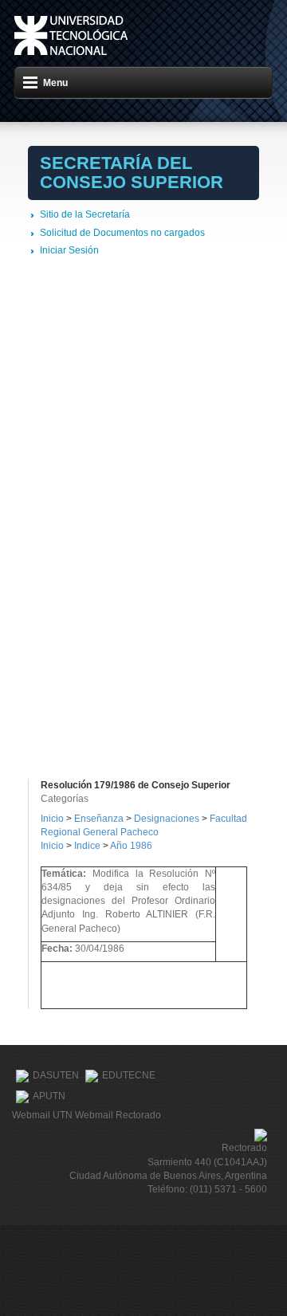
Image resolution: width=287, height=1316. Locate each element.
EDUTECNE (128, 1076)
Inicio (52, 818)
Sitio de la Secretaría (85, 214)
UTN (71, 35)
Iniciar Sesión (69, 250)
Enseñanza (100, 818)
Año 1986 (131, 845)
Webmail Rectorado (118, 1115)
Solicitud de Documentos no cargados (122, 232)
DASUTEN (56, 1076)
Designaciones (168, 818)
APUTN (49, 1096)
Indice (87, 845)
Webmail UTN (42, 1115)
